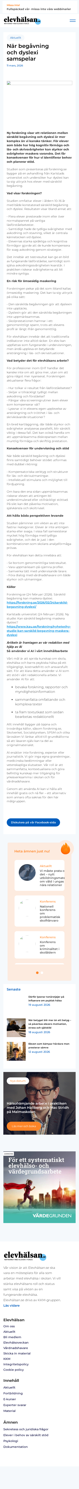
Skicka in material (17, 1353)
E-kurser (9, 1399)
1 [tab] (37, 972)
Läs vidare (11, 1305)
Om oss (9, 1326)
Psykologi (10, 1441)
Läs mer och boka (24, 1126)
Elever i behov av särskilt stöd (25, 1435)
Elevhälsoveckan (16, 1342)
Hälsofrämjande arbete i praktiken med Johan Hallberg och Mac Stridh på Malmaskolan (38, 1107)
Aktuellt (15, 37)
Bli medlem (12, 1337)
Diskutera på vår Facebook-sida (33, 822)
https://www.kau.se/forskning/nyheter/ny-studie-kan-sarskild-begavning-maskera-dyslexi (39, 631)
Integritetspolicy (16, 1364)
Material (9, 1411)
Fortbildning (13, 1393)
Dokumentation (15, 1447)
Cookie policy (13, 1370)
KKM (6, 1359)
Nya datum (18, 1080)
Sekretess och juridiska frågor (25, 1429)
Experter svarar (14, 1405)
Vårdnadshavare (15, 1348)
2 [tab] (42, 972)
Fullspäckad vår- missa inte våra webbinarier (39, 9)
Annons (8, 1154)
